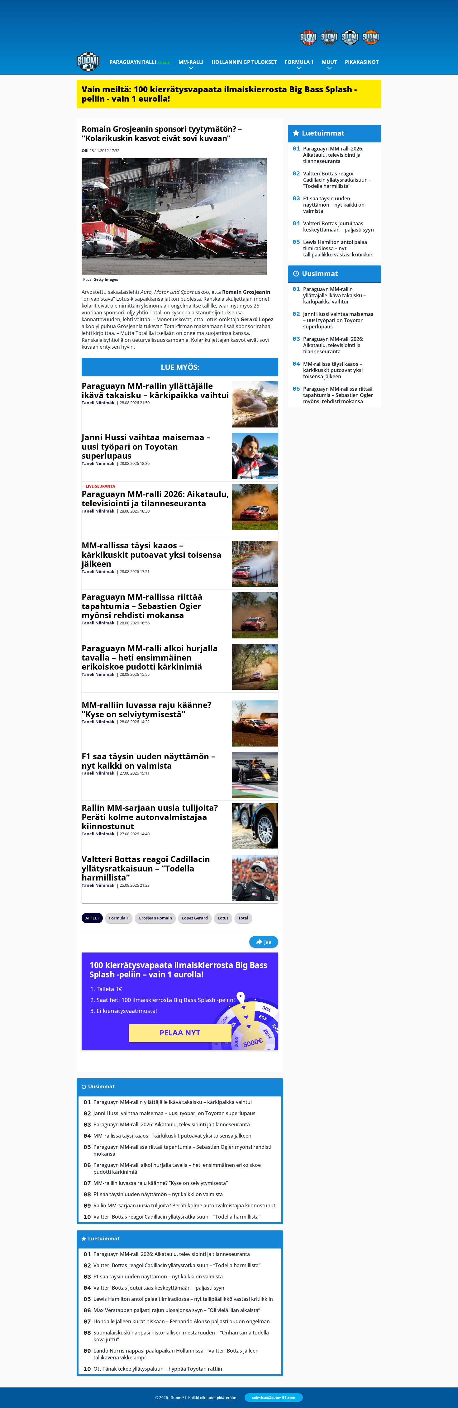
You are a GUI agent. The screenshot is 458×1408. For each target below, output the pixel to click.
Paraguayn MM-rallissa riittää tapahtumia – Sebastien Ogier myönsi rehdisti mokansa (142, 606)
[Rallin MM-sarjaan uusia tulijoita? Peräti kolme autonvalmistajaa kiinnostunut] (255, 826)
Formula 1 (299, 62)
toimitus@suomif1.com (273, 1397)
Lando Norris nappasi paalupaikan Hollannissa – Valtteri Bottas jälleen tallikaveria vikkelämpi (176, 1354)
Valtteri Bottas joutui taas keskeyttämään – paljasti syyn (158, 1287)
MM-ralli (191, 62)
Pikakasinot (362, 62)
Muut (329, 62)
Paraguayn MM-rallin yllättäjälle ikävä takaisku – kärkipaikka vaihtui (155, 390)
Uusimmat (101, 1086)
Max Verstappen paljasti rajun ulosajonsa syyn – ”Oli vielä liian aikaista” (176, 1310)
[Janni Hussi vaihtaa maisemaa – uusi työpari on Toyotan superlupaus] (255, 456)
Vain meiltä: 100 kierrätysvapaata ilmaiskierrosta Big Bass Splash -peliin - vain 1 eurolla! (219, 94)
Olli (85, 150)
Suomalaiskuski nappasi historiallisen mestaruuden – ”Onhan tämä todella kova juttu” (181, 1336)
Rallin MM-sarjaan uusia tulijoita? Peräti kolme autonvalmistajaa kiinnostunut (150, 817)
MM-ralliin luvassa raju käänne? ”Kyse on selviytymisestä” (146, 709)
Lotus (223, 918)
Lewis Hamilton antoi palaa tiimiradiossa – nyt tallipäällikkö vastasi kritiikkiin (183, 1299)
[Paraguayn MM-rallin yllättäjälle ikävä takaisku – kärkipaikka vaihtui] (255, 404)
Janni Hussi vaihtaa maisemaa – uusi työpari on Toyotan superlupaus (146, 446)
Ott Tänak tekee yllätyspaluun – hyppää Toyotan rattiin (157, 1368)
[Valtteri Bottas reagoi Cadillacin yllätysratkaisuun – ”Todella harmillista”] (255, 878)
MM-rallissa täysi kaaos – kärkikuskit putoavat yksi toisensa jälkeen (152, 555)
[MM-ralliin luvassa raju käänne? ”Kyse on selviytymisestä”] (255, 723)
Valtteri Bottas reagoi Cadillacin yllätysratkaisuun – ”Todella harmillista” (146, 868)
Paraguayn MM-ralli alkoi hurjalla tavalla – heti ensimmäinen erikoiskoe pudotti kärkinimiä (150, 657)
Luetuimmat (104, 1238)
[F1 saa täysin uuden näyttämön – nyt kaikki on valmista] (255, 775)
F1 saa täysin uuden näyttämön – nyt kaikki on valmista (148, 761)
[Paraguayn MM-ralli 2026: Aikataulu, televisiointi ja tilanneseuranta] (255, 507)
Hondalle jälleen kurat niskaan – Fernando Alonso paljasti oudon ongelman (181, 1321)
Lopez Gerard (195, 918)
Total (243, 918)
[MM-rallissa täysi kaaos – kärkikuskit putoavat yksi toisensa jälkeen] (255, 564)
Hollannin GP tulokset (244, 62)
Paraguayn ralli (139, 62)
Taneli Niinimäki (99, 402)
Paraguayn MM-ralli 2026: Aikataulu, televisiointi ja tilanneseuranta (155, 498)
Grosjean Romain (155, 918)
